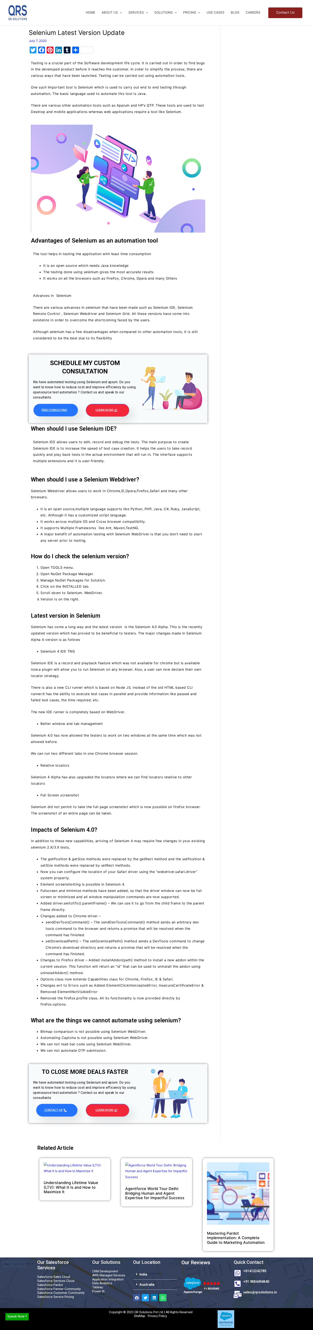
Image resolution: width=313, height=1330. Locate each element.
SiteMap (139, 1316)
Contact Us (53, 1110)
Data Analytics (102, 1283)
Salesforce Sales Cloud (53, 1277)
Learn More (104, 410)
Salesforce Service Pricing (55, 1297)
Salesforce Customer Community (61, 1293)
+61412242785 (254, 1271)
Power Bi (98, 1291)
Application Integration (108, 1279)
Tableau (97, 1287)
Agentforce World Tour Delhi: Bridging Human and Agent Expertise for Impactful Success (154, 1193)
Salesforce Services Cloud (55, 1281)
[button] (120, 12)
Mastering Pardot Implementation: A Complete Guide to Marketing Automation (236, 1238)
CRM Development (105, 1271)
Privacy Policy (157, 1316)
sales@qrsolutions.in (260, 1292)
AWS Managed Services (108, 1275)
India (143, 1274)
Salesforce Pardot (50, 1285)
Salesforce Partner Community (59, 1289)
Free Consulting (54, 410)
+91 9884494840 (256, 1282)
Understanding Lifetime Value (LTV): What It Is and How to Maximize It (71, 1187)
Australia (146, 1284)
